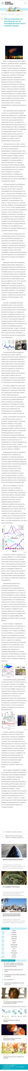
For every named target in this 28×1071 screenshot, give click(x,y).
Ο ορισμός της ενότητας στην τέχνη (13, 831)
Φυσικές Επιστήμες (8, 14)
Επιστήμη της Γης (21, 15)
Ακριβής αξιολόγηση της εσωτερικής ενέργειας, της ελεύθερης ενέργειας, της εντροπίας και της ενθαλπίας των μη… (14, 836)
